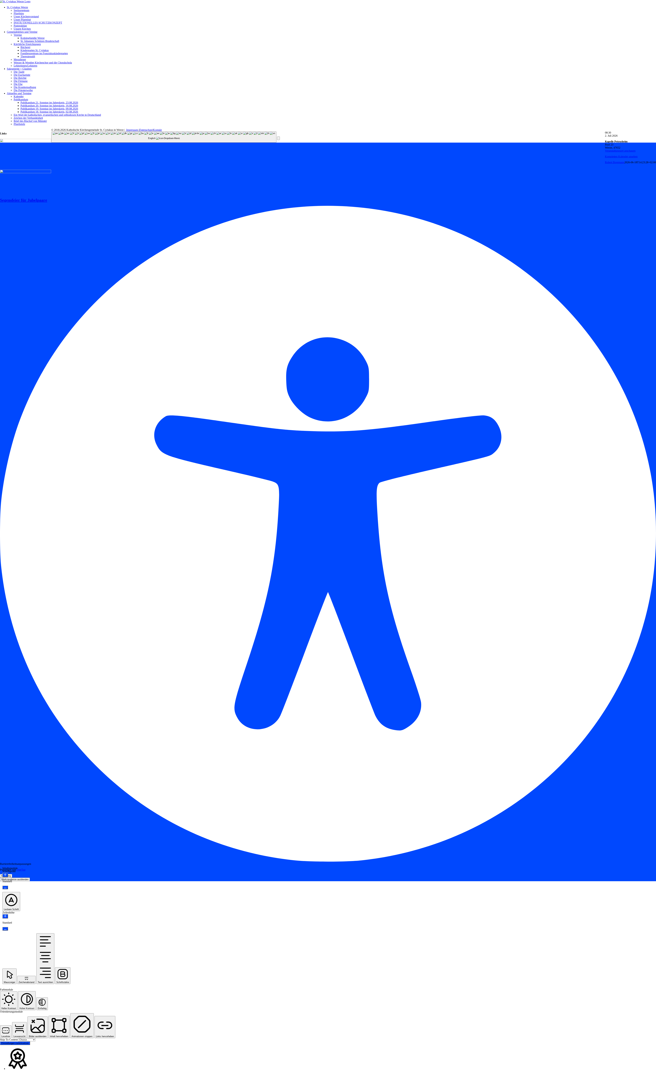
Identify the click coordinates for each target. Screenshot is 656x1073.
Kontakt (157, 129)
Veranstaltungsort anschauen (620, 150)
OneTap (21, 869)
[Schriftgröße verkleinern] (5, 887)
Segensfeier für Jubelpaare (23, 200)
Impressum (132, 129)
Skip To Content (9, 1039)
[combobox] (163, 137)
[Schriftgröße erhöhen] (5, 875)
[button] (278, 138)
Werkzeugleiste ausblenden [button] (15, 879)
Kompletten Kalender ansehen (621, 156)
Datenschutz (146, 129)
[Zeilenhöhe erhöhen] (5, 916)
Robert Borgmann (614, 162)
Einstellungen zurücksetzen (15, 1043)
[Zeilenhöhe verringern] (5, 929)
